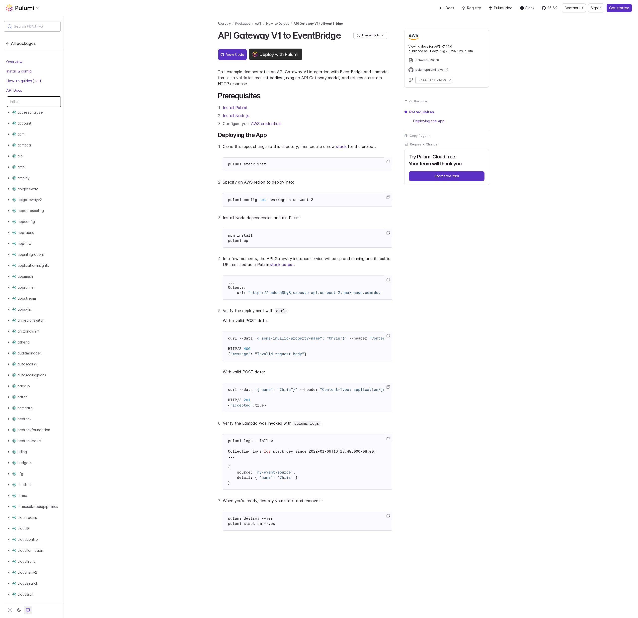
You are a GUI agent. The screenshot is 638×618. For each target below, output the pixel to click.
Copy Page (418, 135)
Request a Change (424, 144)
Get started (619, 8)
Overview (14, 61)
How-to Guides (277, 23)
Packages (242, 23)
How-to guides (22, 80)
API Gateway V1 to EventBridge (318, 23)
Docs (450, 8)
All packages (23, 43)
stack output (282, 264)
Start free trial (446, 176)
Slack (529, 8)
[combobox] (32, 26)
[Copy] (388, 161)
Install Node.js (236, 115)
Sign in (596, 8)
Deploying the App (429, 121)
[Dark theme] (19, 610)
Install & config (19, 71)
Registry (474, 8)
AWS (258, 23)
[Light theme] (10, 610)
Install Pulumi (235, 107)
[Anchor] (345, 34)
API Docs (14, 90)
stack (341, 146)
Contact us (573, 8)
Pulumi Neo (503, 8)
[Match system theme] (28, 610)
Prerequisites (421, 112)
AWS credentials (266, 123)
